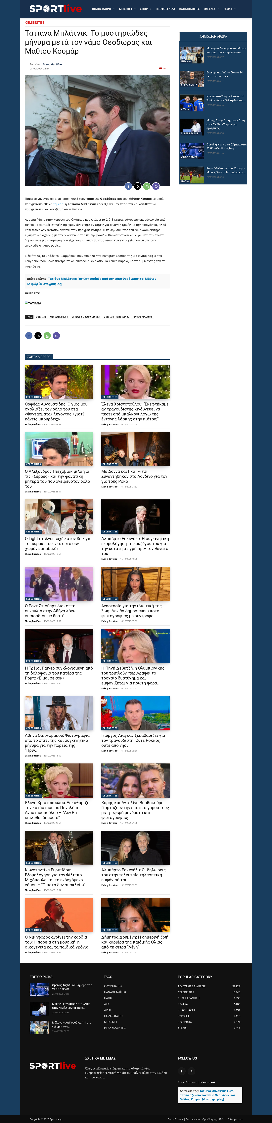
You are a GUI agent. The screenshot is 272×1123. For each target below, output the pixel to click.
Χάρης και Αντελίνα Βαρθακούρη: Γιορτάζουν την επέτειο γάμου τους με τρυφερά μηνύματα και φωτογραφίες (135, 810)
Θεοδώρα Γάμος (59, 316)
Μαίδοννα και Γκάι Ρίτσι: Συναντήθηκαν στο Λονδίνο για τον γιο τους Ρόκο (134, 476)
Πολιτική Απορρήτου (230, 1119)
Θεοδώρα (41, 316)
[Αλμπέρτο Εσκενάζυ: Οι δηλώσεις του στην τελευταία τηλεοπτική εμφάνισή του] (135, 848)
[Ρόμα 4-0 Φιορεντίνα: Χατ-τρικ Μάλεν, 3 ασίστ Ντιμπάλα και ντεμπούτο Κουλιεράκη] (192, 175)
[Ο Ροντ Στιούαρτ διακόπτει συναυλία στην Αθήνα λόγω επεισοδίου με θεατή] (59, 584)
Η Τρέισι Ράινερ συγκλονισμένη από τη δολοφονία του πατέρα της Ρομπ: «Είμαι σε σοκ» (59, 673)
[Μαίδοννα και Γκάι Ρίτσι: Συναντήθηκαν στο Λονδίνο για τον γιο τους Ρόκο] (135, 449)
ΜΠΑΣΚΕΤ (125, 9)
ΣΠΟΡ (144, 9)
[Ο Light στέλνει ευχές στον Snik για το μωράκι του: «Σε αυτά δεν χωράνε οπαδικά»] (59, 516)
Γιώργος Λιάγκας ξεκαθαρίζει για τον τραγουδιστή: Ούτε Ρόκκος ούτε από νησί (133, 740)
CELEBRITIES (34, 22)
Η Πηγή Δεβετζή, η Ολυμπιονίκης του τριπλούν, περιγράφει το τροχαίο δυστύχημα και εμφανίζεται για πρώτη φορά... (132, 675)
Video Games (189, 157)
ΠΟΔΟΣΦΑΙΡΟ (101, 9)
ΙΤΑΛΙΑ (185, 181)
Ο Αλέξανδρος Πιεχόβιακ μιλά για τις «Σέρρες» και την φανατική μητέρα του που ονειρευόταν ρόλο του (57, 479)
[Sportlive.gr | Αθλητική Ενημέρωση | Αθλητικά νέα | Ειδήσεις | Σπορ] (53, 1065)
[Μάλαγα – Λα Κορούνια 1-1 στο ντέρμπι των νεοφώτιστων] (192, 55)
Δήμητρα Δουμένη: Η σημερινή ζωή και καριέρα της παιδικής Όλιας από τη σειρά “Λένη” (134, 942)
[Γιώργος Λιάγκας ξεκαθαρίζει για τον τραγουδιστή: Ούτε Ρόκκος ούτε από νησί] (135, 713)
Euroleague (189, 85)
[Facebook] (128, 186)
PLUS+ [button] (227, 9)
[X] (138, 186)
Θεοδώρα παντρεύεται (116, 316)
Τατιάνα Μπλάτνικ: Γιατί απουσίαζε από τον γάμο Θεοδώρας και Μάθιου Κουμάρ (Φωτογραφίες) (207, 1095)
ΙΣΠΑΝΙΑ (186, 61)
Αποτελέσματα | (189, 1082)
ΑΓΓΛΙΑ (185, 109)
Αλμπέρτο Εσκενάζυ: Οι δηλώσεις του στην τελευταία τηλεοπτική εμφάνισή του (133, 875)
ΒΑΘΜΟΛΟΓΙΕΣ (189, 9)
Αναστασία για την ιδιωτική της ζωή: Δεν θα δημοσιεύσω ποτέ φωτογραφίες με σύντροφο (131, 610)
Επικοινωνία (193, 1119)
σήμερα (58, 204)
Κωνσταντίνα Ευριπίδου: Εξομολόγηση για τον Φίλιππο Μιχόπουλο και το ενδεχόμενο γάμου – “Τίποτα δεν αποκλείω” (55, 877)
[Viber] (156, 186)
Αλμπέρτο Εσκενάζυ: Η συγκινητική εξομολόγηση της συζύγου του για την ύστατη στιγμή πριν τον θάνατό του (135, 546)
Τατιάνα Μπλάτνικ (142, 316)
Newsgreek (208, 1082)
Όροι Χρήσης (209, 1119)
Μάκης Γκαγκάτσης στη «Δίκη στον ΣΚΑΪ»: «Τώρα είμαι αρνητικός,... (225, 124)
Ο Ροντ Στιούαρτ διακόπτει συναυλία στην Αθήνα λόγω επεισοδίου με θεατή (51, 610)
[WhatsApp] (147, 186)
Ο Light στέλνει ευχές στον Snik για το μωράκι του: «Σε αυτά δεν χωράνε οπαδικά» (58, 543)
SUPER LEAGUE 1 (191, 133)
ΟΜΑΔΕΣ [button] (209, 9)
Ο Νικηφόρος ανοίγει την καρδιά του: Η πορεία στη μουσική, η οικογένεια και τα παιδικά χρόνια (56, 942)
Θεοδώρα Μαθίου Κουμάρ (85, 316)
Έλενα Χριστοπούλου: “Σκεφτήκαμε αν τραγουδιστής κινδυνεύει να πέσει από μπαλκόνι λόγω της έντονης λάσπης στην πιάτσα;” (135, 411)
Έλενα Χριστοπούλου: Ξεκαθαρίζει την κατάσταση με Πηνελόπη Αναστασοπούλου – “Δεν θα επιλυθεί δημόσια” (58, 810)
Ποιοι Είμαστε (175, 1119)
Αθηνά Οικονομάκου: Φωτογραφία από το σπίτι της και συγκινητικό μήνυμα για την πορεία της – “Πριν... (57, 743)
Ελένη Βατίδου (52, 64)
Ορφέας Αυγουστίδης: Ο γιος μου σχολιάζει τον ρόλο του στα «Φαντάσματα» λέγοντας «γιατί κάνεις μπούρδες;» (56, 411)
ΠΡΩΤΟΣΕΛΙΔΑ (165, 9)
